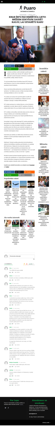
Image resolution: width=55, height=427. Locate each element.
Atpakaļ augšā (46, 422)
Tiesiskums (22, 15)
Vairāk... (22, 404)
